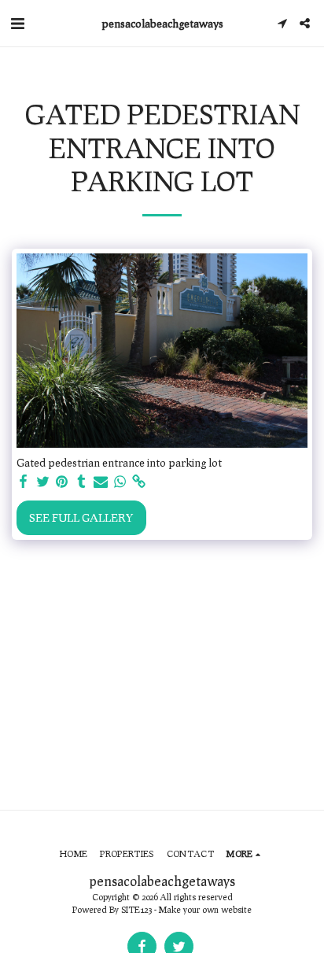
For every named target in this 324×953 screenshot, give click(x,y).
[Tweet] (43, 482)
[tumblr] (82, 482)
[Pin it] (62, 482)
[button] (17, 23)
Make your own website (205, 909)
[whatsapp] (120, 482)
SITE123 (136, 909)
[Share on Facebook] (24, 482)
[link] (139, 482)
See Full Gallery (81, 517)
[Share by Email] (101, 482)
